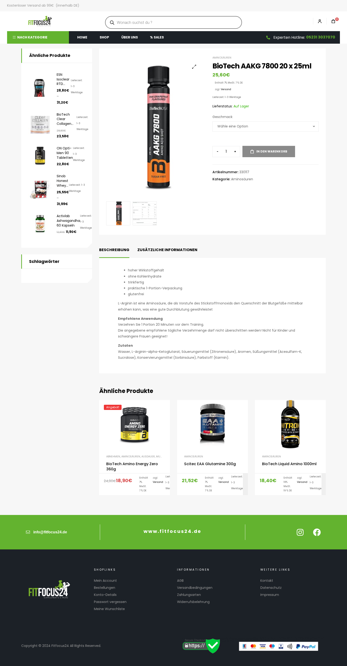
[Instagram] (300, 532)
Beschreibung (114, 250)
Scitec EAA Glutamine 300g (210, 464)
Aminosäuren (221, 57)
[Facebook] (317, 532)
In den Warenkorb (271, 151)
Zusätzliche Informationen (167, 250)
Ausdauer (148, 456)
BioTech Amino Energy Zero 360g (132, 466)
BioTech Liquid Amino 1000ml (289, 464)
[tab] (114, 250)
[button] (194, 66)
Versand (226, 89)
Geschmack (222, 116)
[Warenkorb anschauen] (331, 21)
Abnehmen (113, 456)
